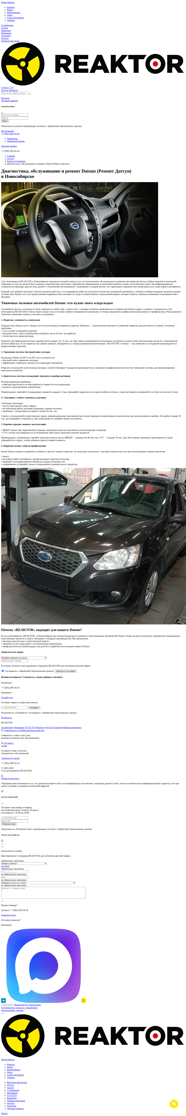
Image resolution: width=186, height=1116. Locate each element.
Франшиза (6, 33)
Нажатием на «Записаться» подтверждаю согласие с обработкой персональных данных (21, 1008)
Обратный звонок (16, 141)
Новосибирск (8, 2)
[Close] (2, 112)
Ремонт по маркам (16, 161)
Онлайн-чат (7, 697)
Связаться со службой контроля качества (24, 730)
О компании (7, 25)
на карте (5, 866)
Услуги (4, 90)
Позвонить (12, 138)
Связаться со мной (10, 758)
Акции (4, 28)
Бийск (10, 10)
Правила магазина (10, 41)
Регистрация (7, 131)
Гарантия (5, 35)
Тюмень (11, 20)
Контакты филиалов (17, 1082)
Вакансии (6, 30)
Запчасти (13, 90)
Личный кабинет (15, 1108)
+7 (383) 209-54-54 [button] (10, 133)
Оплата (4, 38)
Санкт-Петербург (15, 18)
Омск (9, 15)
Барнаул (11, 7)
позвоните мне (8, 915)
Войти (4, 1113)
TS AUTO (30, 727)
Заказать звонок (9, 146)
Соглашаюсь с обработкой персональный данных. (29, 671)
